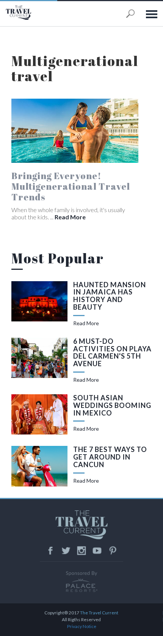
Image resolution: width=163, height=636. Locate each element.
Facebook (50, 550)
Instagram (81, 550)
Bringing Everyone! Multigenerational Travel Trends (70, 186)
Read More (69, 216)
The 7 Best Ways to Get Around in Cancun (110, 457)
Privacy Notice (81, 626)
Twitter (66, 550)
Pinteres (112, 550)
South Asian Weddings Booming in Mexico (112, 405)
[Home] (34, 13)
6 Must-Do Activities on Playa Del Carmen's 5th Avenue (112, 352)
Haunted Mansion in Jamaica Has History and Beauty (109, 295)
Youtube (97, 550)
